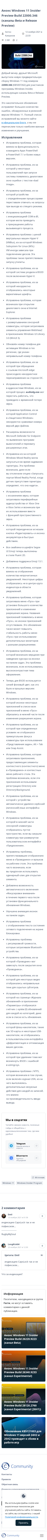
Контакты (7, 1474)
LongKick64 (13, 1244)
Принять (23, 1522)
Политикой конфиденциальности (21, 1517)
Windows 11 (8, 1183)
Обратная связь (10, 1484)
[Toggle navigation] (41, 1535)
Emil (10, 1214)
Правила (6, 1479)
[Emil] (4, 1216)
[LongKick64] (4, 1246)
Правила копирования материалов (20, 1489)
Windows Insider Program (29, 1183)
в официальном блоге (14, 122)
